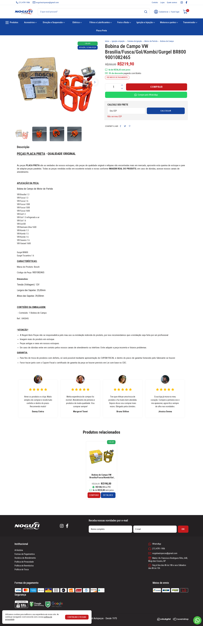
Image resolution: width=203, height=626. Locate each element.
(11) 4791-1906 (24, 2)
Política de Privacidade (24, 562)
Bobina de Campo (167, 41)
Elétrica (76, 22)
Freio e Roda (123, 22)
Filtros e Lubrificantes (99, 22)
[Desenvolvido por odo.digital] (165, 619)
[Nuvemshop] (180, 619)
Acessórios (29, 22)
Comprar (94, 495)
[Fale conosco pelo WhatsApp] (197, 620)
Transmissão (189, 22)
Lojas (162, 2)
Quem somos (172, 2)
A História (19, 550)
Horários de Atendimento (25, 558)
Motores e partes (168, 22)
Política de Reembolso (24, 565)
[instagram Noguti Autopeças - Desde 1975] (181, 2)
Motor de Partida (151, 41)
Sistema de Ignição (134, 41)
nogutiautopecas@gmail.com (47, 2)
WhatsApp (156, 544)
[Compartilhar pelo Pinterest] (130, 126)
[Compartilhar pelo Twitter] (125, 126)
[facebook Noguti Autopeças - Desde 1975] (186, 2)
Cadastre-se (163, 12)
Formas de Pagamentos (25, 554)
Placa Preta (101, 30)
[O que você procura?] (145, 11)
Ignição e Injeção (144, 22)
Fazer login (175, 12)
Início (107, 41)
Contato (155, 2)
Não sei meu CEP (114, 116)
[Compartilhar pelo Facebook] (120, 126)
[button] (95, 82)
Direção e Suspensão (53, 22)
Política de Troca (22, 569)
